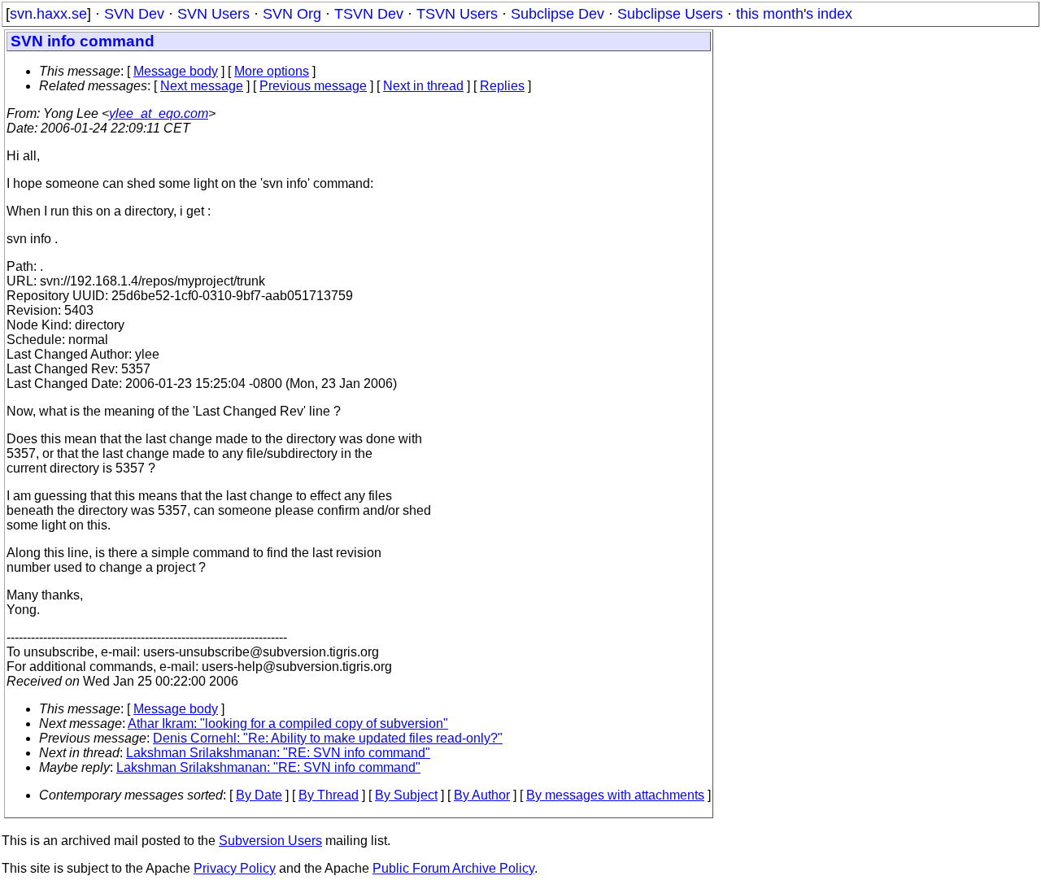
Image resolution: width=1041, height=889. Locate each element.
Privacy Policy (235, 868)
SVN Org (292, 14)
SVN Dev (134, 14)
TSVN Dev (368, 14)
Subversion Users (270, 841)
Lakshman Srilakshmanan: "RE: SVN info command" (278, 753)
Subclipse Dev (557, 14)
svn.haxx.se (48, 14)
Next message (201, 86)
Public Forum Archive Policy (453, 868)
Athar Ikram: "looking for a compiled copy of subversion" (288, 723)
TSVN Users (457, 14)
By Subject (406, 795)
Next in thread (423, 86)
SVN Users (213, 14)
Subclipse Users (670, 14)
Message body (175, 71)
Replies (502, 86)
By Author (482, 795)
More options (271, 71)
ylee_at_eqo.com (158, 113)
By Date (259, 795)
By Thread (328, 795)
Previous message (313, 86)
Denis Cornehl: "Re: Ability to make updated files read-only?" (328, 738)
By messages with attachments (615, 795)
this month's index (794, 14)
